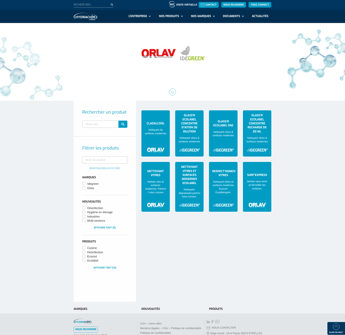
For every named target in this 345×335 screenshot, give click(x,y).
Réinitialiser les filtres (104, 168)
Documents (231, 16)
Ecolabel (92, 260)
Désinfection (95, 208)
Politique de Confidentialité (155, 333)
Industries (93, 216)
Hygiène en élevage (100, 212)
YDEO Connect (260, 4)
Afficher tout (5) (105, 227)
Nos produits (169, 16)
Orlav (90, 188)
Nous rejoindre (233, 4)
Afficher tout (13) (104, 267)
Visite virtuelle (186, 4)
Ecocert (92, 256)
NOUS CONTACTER (224, 327)
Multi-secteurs (96, 220)
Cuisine (92, 248)
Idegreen (93, 183)
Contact (210, 4)
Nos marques (201, 16)
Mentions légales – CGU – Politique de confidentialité (170, 328)
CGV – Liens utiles (151, 323)
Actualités (260, 16)
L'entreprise (137, 16)
